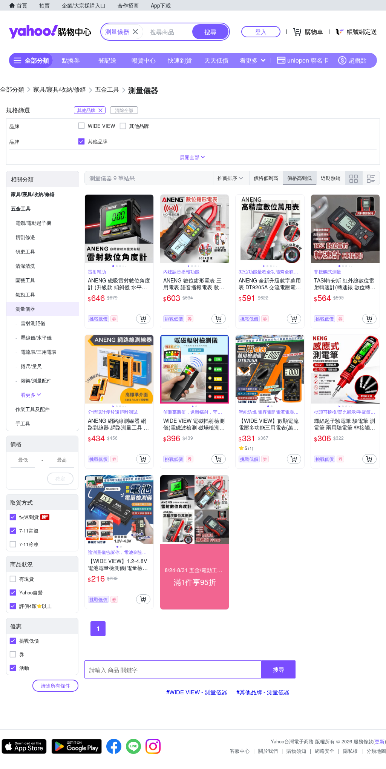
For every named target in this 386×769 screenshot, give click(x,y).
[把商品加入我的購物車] (143, 319)
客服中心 (240, 750)
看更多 (249, 60)
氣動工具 (25, 294)
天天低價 (216, 60)
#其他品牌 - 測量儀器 (263, 692)
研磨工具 (25, 251)
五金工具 (21, 208)
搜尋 (278, 669)
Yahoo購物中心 (50, 32)
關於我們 (268, 750)
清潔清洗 (25, 265)
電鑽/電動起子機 (33, 222)
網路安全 (324, 750)
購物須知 (296, 750)
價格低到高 (266, 177)
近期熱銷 (330, 177)
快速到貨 (180, 60)
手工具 (22, 423)
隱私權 (350, 750)
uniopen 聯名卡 (308, 60)
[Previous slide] (90, 228)
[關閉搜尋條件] (135, 31)
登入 (261, 31)
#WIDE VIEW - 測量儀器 (196, 692)
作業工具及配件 (32, 409)
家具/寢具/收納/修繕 (33, 194)
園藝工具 (25, 280)
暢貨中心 (144, 60)
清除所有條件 (55, 685)
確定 (60, 478)
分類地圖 (376, 750)
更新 (379, 741)
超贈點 (357, 60)
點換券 (71, 60)
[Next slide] (148, 228)
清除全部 (124, 110)
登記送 (107, 60)
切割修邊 (25, 237)
